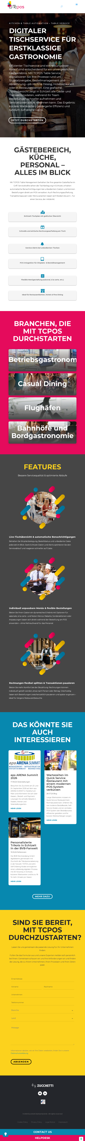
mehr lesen (16, 808)
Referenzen (21, 852)
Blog (55, 794)
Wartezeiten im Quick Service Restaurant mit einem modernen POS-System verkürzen (58, 782)
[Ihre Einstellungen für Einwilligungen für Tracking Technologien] (81, 1139)
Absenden (21, 1061)
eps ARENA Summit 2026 (24, 776)
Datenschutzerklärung (19, 1053)
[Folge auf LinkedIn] (45, 1093)
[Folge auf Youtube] (40, 1093)
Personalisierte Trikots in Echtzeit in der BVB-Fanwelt (24, 845)
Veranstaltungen (23, 782)
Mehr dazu (42, 896)
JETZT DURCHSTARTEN (27, 120)
